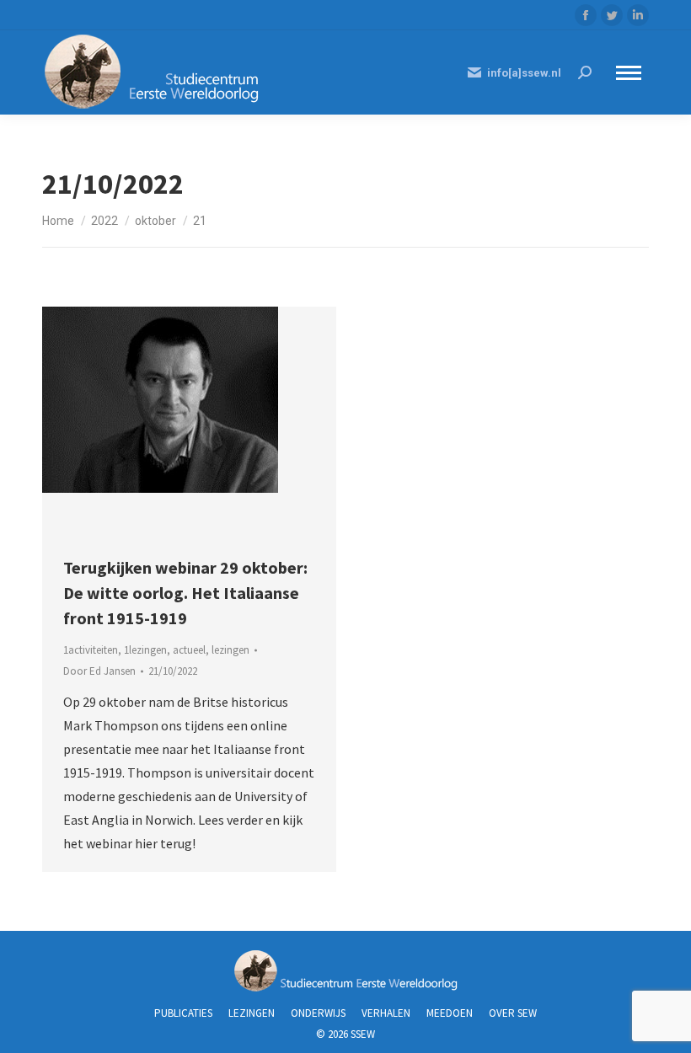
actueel (189, 650)
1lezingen (145, 650)
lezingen (230, 650)
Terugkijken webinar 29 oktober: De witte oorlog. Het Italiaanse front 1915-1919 (185, 592)
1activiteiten (90, 650)
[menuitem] (183, 1013)
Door (99, 671)
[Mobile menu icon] (628, 73)
